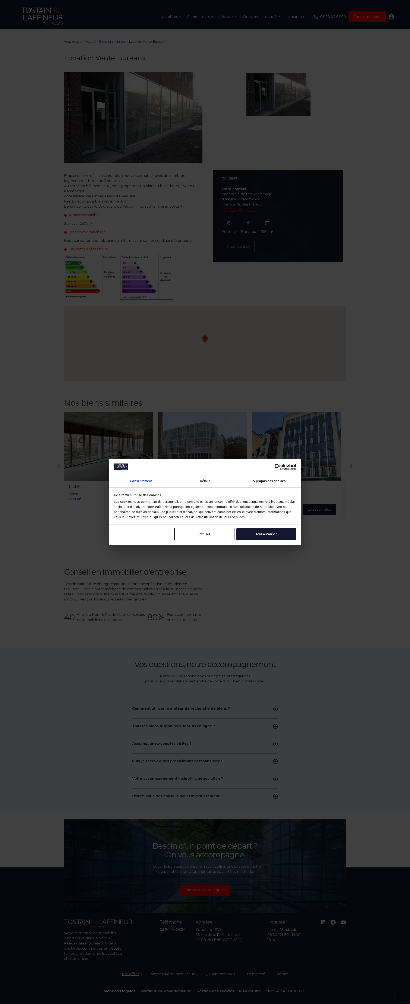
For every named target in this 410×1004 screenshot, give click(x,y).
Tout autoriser (266, 534)
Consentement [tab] (141, 481)
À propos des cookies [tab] (269, 481)
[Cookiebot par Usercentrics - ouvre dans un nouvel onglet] (277, 467)
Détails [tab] (205, 481)
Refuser (204, 534)
